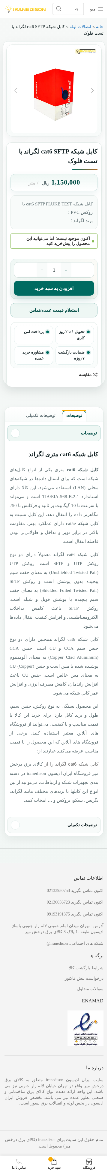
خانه (100, 26)
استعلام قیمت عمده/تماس (54, 310)
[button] (92, 90)
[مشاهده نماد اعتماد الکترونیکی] (86, 1028)
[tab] (74, 416)
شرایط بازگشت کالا (86, 968)
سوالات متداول (90, 989)
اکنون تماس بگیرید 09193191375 (75, 914)
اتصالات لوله (80, 26)
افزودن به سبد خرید (54, 288)
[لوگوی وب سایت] (25, 8)
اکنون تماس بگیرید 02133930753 (75, 890)
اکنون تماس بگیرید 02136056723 (75, 902)
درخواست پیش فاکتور (84, 978)
